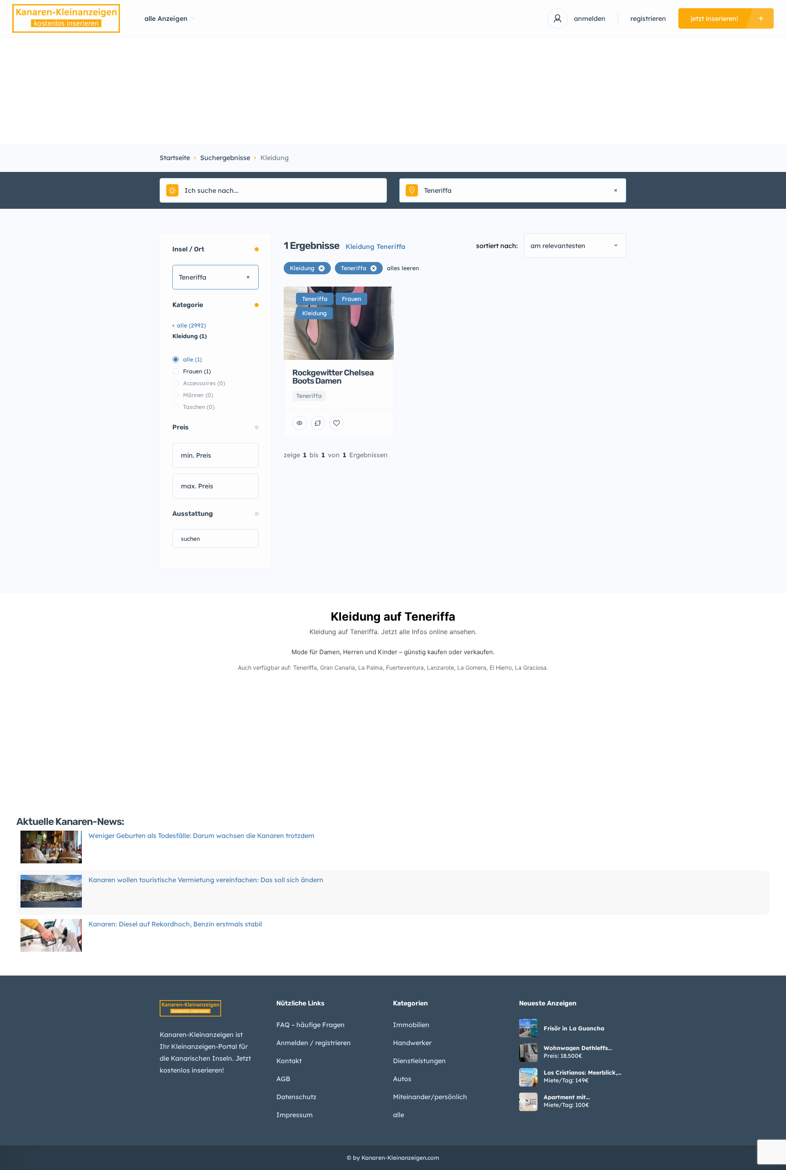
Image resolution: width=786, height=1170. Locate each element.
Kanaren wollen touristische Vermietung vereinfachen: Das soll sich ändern (205, 880)
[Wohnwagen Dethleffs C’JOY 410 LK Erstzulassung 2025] (528, 1053)
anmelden (589, 18)
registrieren (648, 18)
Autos (402, 1079)
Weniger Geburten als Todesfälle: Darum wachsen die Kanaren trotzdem (201, 835)
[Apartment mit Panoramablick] (528, 1102)
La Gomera (471, 667)
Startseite (175, 158)
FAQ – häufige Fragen (310, 1025)
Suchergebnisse (225, 158)
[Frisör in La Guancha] (528, 1028)
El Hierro (501, 667)
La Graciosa (531, 667)
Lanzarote (440, 667)
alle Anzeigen (166, 18)
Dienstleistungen (419, 1061)
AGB (283, 1079)
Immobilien (411, 1025)
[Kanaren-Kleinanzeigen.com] (66, 18)
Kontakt (289, 1061)
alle (398, 1115)
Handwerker (412, 1043)
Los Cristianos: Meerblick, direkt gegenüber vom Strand (580, 1072)
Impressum (294, 1115)
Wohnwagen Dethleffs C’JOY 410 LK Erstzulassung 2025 (584, 1048)
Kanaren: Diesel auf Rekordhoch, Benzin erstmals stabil (175, 924)
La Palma (370, 667)
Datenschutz (296, 1097)
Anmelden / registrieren (313, 1043)
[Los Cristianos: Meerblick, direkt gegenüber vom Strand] (528, 1077)
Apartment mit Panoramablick (565, 1097)
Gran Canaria (337, 667)
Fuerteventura (405, 667)
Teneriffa (305, 667)
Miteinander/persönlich (430, 1097)
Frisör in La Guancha (574, 1028)
